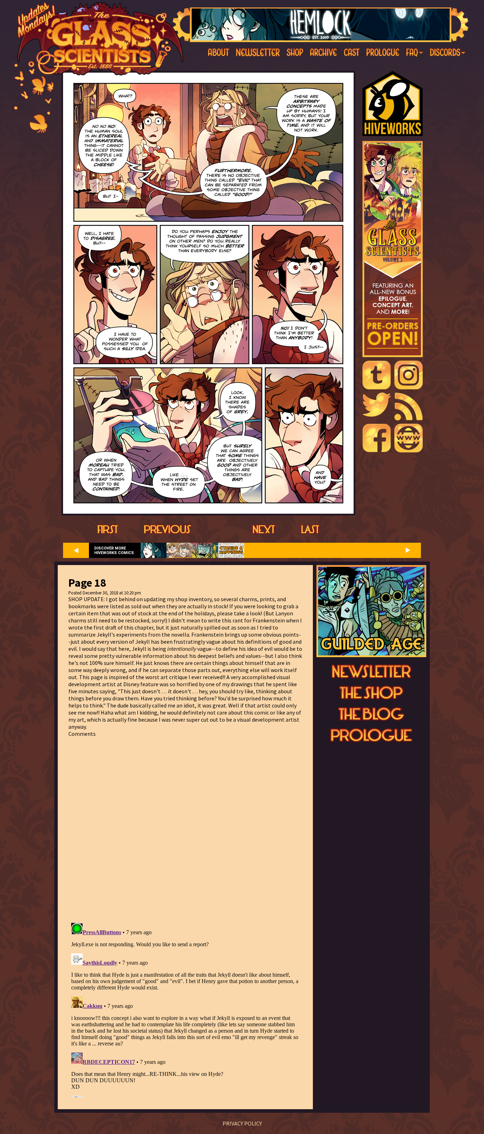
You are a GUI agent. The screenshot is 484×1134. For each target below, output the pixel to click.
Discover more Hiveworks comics (114, 550)
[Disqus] (185, 825)
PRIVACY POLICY (242, 1123)
